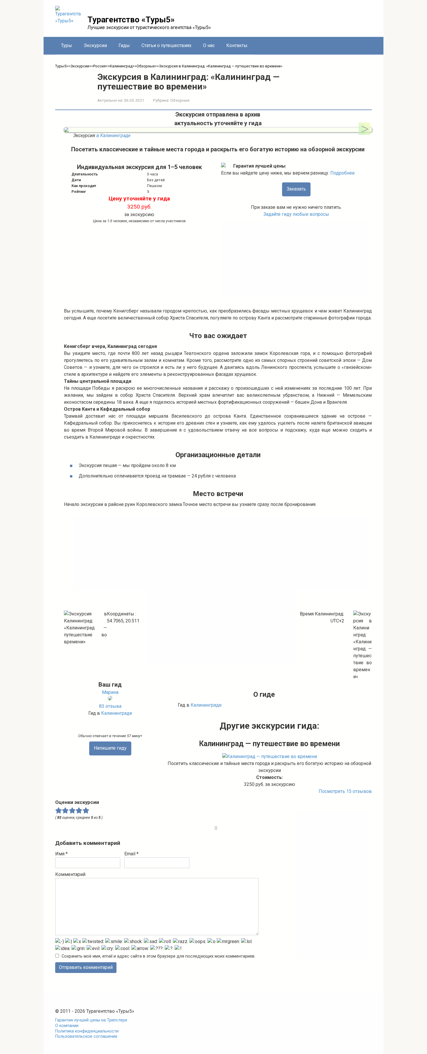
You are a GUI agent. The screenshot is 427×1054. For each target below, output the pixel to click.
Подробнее (342, 173)
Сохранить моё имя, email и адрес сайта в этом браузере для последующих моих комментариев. (158, 956)
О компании (66, 1025)
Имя (61, 854)
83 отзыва (110, 706)
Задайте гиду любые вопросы (296, 214)
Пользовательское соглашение (86, 1036)
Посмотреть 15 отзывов (345, 791)
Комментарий (70, 874)
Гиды (124, 45)
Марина (110, 692)
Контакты (236, 45)
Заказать (296, 189)
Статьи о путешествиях (166, 45)
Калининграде (116, 713)
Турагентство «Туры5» (131, 19)
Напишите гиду (110, 748)
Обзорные (179, 100)
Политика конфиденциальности (87, 1031)
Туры (66, 45)
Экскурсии (95, 45)
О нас (209, 45)
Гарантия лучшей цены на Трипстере (91, 1020)
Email (131, 854)
